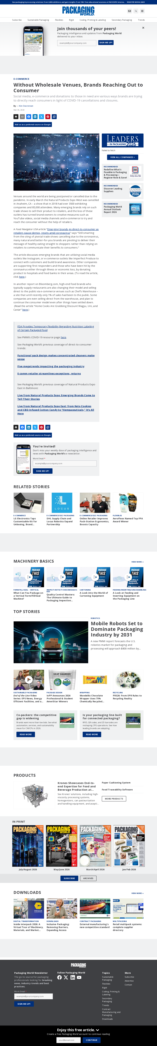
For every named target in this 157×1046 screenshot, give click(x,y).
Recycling (118, 692)
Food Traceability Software (117, 789)
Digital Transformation (26, 921)
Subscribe (69, 878)
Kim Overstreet (26, 106)
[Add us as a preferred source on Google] (54, 116)
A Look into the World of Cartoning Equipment (94, 594)
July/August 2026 (28, 869)
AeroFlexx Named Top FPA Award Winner (128, 520)
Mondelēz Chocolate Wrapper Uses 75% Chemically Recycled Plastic (91, 698)
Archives (88, 878)
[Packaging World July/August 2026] (28, 846)
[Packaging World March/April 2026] (95, 846)
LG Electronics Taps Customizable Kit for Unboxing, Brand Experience (25, 521)
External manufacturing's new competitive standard (95, 926)
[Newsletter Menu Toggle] (129, 11)
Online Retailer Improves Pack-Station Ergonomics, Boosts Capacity (94, 521)
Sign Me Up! (105, 42)
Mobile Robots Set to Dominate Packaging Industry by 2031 (117, 629)
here (22, 276)
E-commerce (21, 78)
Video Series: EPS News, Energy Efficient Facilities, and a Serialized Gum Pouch (27, 698)
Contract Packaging (90, 921)
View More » (137, 562)
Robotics (95, 618)
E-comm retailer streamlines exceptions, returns (49, 373)
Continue (91, 1040)
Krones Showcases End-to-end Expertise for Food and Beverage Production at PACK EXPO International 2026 (77, 786)
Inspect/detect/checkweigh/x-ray (62, 591)
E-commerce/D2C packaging (60, 515)
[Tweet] (41, 116)
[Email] (22, 116)
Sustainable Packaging (25, 692)
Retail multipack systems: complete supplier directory (127, 927)
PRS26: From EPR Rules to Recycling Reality (127, 697)
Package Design (54, 692)
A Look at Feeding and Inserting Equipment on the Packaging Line (126, 595)
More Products (114, 798)
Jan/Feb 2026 (129, 869)
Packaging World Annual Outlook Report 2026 (113, 209)
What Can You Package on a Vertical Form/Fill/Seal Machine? (28, 595)
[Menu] (142, 11)
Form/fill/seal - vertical (26, 590)
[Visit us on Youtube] (79, 977)
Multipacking (120, 921)
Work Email (39, 459)
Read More (26, 734)
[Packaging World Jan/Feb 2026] (129, 846)
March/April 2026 (95, 869)
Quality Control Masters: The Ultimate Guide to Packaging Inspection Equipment (61, 597)
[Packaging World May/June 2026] (61, 846)
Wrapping (85, 692)
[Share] (28, 116)
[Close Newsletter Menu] (143, 27)
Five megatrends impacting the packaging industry (50, 366)
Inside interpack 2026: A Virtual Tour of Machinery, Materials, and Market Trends (28, 927)
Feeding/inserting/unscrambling (129, 590)
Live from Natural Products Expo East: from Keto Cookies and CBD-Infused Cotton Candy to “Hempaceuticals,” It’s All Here (55, 410)
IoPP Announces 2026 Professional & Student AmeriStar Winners (60, 698)
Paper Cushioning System (116, 782)
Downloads (53, 921)
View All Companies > (122, 157)
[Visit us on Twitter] (66, 977)
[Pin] (47, 116)
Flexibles (117, 515)
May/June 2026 (62, 869)
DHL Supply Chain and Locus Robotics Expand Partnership (59, 521)
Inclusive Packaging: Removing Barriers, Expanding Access (58, 927)
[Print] (15, 116)
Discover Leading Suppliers (113, 190)
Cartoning (85, 590)
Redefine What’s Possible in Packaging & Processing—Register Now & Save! (115, 173)
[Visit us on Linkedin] (73, 977)
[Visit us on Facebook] (59, 977)
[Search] (135, 11)
